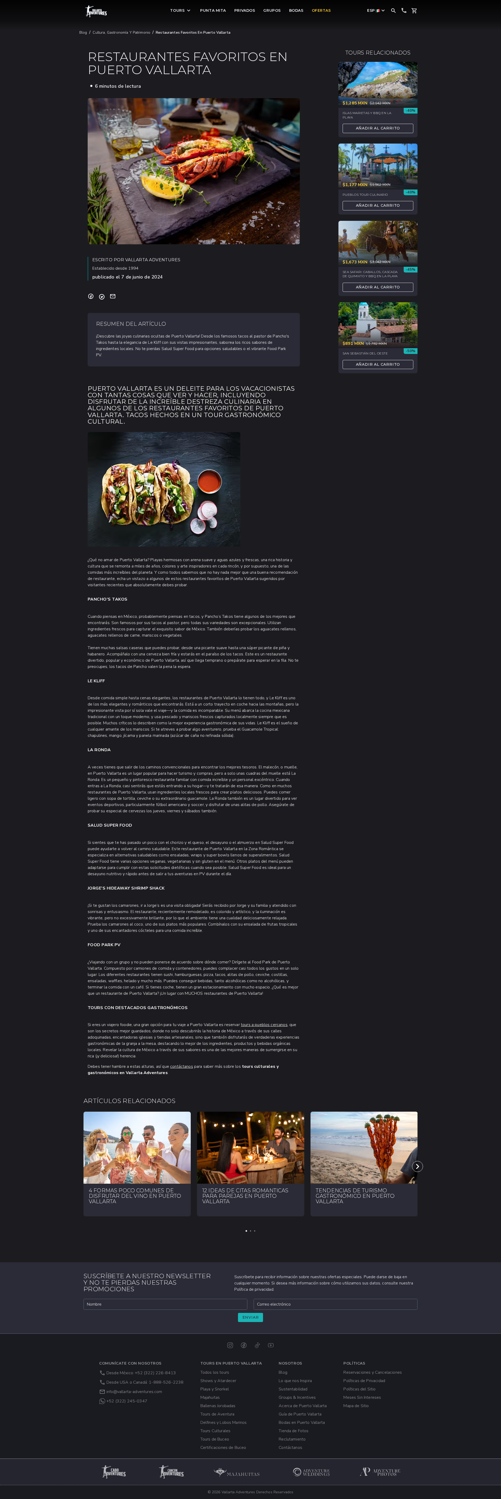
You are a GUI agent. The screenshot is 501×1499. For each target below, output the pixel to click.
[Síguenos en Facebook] (244, 1345)
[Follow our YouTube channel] (271, 1345)
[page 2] (250, 1231)
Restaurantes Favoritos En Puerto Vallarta (193, 32)
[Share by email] (113, 296)
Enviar (250, 1317)
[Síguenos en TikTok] (257, 1345)
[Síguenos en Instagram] (230, 1345)
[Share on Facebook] (91, 296)
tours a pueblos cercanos (264, 1025)
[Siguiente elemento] (417, 1166)
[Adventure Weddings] (311, 1472)
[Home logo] (96, 11)
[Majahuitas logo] (239, 1472)
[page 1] (246, 1231)
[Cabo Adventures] (114, 1472)
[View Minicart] (414, 11)
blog (83, 32)
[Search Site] (393, 10)
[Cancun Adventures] (171, 1472)
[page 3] (255, 1231)
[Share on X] (101, 296)
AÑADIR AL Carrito (378, 128)
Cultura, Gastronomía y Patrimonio (122, 32)
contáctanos (181, 1066)
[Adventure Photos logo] (380, 1472)
